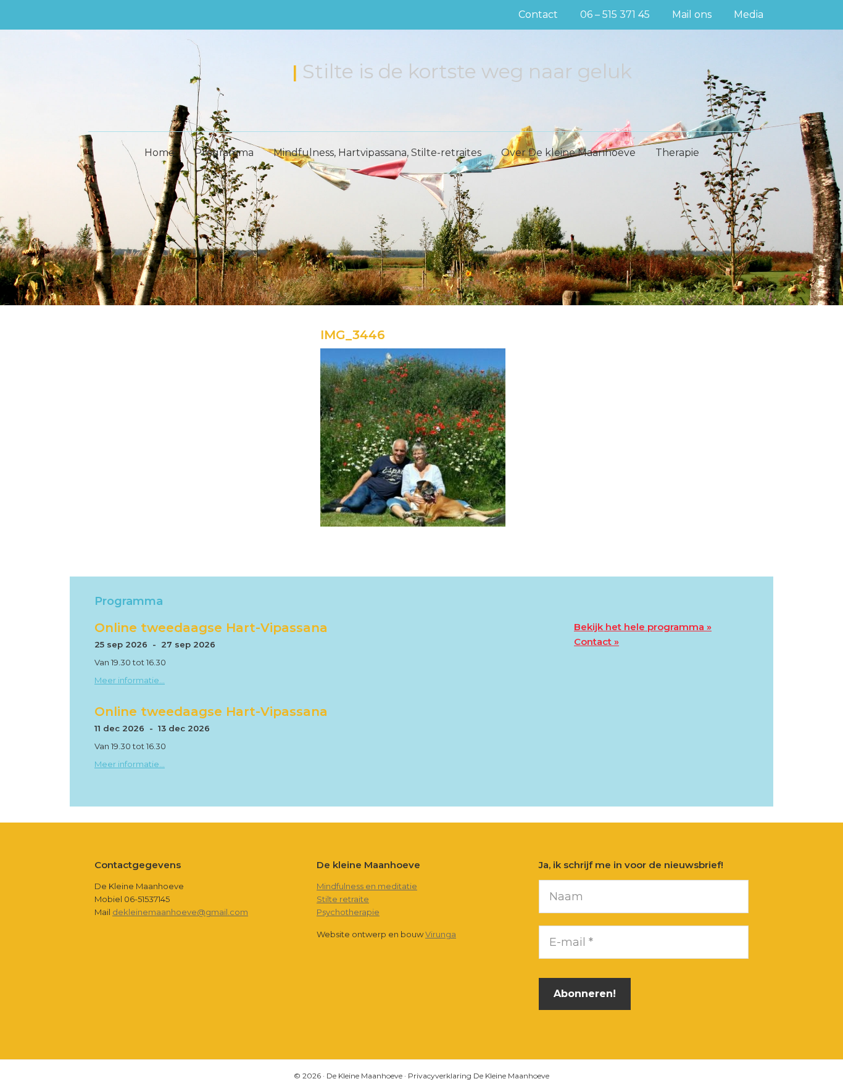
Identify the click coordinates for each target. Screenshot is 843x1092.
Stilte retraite (343, 899)
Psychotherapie (348, 912)
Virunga (440, 934)
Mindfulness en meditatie (367, 886)
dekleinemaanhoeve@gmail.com (180, 912)
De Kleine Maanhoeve (184, 72)
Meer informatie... (129, 680)
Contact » (596, 641)
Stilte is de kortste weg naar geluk (467, 71)
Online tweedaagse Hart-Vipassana (211, 627)
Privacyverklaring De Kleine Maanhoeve (478, 1075)
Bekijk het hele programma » (643, 627)
